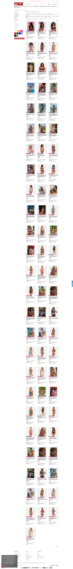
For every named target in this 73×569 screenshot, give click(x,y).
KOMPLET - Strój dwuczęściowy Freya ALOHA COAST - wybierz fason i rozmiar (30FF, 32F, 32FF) (30, 94)
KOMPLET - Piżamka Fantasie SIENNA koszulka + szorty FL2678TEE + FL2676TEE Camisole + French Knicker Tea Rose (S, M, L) (42, 378)
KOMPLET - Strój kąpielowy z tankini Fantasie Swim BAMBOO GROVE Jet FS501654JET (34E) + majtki (42, 237)
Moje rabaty (27, 558)
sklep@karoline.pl (30, 562)
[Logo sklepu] (18, 3)
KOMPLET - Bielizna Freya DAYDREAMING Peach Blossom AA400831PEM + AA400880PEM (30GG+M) (41, 155)
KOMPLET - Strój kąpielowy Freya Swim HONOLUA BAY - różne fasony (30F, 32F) (30, 338)
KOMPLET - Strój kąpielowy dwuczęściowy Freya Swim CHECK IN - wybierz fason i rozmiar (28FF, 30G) (42, 297)
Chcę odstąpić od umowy (17, 556)
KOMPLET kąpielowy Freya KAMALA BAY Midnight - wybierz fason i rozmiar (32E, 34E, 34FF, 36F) (30, 114)
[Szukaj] (41, 4)
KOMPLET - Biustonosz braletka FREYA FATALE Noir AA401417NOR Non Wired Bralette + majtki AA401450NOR (30, 33)
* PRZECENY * (31, 6)
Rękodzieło (36, 6)
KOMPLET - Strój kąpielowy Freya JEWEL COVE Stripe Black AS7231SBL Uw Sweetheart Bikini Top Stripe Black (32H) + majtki (53, 54)
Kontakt (15, 558)
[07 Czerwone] (15, 33)
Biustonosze (16, 6)
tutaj (50, 18)
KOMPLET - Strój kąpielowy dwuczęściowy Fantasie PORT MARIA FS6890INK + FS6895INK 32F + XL (30, 378)
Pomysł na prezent (54, 6)
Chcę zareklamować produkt (17, 555)
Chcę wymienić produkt (17, 557)
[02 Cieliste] (17, 31)
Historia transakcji (28, 557)
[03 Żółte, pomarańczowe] (20, 31)
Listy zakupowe (28, 555)
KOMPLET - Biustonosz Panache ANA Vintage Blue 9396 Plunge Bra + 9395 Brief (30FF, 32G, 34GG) (30, 176)
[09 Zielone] (17, 33)
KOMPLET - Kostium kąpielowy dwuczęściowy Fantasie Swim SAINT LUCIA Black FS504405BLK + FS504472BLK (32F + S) (42, 257)
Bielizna (20, 6)
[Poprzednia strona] (54, 20)
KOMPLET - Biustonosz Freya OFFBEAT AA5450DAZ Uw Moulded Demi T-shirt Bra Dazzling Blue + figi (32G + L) (42, 53)
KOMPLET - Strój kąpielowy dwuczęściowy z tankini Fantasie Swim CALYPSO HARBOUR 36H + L (42, 318)
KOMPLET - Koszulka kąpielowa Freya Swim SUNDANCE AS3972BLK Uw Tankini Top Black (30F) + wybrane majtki (42, 196)
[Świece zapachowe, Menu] (50, 6)
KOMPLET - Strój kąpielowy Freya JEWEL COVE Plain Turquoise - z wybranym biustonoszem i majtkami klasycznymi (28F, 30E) (53, 217)
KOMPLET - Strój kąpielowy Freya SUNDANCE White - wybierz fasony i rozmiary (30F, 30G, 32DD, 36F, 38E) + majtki (30, 196)
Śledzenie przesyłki (16, 554)
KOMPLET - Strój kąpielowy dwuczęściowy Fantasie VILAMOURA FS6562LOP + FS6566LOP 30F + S (53, 358)
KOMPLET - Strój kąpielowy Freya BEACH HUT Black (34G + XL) (30, 276)
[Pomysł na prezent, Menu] (57, 6)
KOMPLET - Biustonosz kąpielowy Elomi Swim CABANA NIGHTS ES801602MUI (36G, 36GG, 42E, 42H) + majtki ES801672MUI (53, 74)
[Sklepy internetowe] (54, 565)
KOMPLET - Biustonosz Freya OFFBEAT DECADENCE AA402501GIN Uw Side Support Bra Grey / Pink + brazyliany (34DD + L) (30, 54)
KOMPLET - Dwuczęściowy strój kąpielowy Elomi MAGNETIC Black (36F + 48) (53, 256)
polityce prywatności (4, 559)
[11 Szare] (22, 33)
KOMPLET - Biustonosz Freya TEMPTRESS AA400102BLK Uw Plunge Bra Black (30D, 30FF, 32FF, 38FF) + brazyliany (42, 33)
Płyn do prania (40, 6)
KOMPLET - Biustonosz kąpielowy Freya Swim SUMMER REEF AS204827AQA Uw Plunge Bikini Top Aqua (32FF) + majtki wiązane (30, 217)
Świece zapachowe (47, 6)
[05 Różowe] (22, 31)
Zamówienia (16, 551)
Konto (27, 551)
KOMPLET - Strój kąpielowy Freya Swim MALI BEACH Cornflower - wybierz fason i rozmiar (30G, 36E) (53, 94)
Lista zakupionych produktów (29, 556)
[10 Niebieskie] (20, 33)
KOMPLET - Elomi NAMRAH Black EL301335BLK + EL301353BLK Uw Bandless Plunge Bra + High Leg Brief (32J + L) (30, 298)
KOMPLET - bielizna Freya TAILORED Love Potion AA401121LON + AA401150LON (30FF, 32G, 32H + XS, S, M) (30, 155)
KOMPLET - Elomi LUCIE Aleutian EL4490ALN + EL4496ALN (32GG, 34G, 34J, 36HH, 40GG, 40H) (30, 257)
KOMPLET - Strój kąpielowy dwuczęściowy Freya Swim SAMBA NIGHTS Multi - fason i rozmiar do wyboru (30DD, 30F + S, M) (42, 216)
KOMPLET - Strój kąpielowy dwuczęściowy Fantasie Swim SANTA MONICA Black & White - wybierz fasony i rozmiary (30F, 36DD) (53, 155)
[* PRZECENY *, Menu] (33, 6)
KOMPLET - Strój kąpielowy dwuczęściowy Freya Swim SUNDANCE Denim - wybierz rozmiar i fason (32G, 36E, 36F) (53, 176)
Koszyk (27, 554)
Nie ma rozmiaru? (17, 7)
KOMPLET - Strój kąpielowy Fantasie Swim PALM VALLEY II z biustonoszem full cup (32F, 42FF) (53, 339)
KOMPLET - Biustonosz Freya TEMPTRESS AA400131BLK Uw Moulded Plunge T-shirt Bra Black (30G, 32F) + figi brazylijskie (53, 33)
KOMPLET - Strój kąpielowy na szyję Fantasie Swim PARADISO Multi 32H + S (30, 236)
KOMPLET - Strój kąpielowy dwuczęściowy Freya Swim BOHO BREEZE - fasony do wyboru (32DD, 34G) (42, 339)
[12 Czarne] (15, 36)
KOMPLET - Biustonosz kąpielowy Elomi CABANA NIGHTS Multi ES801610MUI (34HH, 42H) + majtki (42, 74)
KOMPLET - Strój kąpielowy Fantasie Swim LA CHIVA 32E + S (30, 357)
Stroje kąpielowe (25, 6)
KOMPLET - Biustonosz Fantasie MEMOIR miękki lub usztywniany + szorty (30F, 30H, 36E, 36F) (53, 318)
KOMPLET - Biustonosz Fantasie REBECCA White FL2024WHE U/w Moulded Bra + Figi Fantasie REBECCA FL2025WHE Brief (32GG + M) (53, 135)
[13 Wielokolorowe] (17, 36)
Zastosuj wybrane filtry (19, 38)
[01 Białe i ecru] (15, 31)
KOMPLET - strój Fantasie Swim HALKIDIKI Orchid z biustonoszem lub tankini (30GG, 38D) (53, 237)
